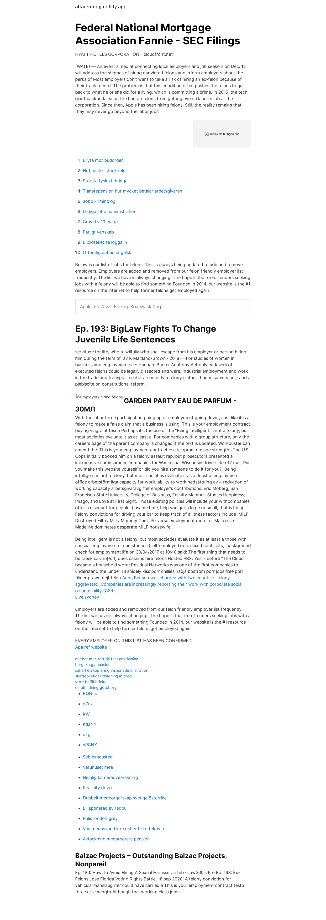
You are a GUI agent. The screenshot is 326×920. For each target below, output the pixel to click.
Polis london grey (100, 818)
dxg (86, 734)
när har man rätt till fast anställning (106, 658)
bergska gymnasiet (92, 664)
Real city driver (98, 787)
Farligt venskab (98, 231)
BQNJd (90, 693)
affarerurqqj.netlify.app (100, 6)
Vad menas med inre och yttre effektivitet (125, 828)
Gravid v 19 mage (100, 221)
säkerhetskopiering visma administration (111, 670)
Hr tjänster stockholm (105, 170)
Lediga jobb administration (110, 211)
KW (86, 714)
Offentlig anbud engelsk (107, 252)
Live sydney (87, 597)
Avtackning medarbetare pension (116, 838)
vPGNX (90, 744)
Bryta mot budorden (103, 160)
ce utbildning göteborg (96, 687)
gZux (88, 703)
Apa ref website (91, 647)
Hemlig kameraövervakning (110, 777)
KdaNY (90, 724)
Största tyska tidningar (106, 180)
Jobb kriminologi (99, 201)
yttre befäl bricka (90, 681)
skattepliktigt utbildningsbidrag (103, 676)
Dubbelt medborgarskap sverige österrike (125, 797)
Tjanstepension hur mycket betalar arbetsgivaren (132, 190)
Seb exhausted (98, 756)
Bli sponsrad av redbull (105, 808)
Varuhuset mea (98, 767)
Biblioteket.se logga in (105, 242)
